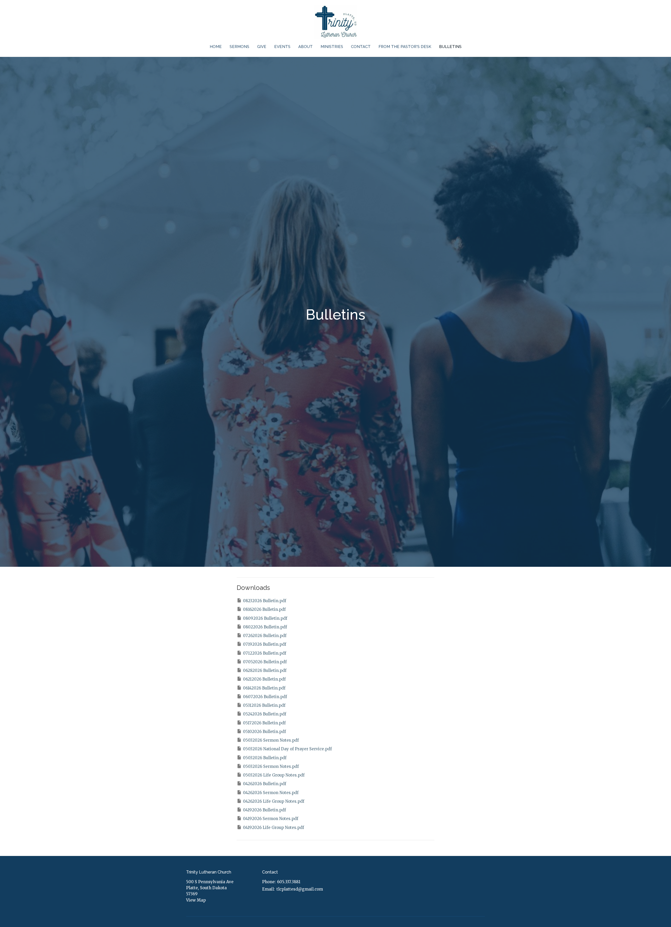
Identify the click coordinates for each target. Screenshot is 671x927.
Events (282, 46)
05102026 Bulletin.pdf (264, 731)
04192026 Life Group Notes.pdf (273, 827)
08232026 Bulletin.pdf (264, 600)
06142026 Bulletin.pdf (264, 688)
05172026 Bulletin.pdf (264, 722)
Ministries (332, 46)
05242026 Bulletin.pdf (264, 714)
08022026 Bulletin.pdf (265, 626)
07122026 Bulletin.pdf (264, 653)
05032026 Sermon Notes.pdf (271, 740)
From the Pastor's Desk (404, 46)
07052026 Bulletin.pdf (265, 661)
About (305, 46)
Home (216, 46)
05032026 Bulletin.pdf (264, 757)
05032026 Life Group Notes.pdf (274, 775)
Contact (361, 46)
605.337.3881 (288, 881)
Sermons (239, 46)
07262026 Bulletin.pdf (264, 635)
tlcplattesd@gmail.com (300, 889)
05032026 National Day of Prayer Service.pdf (287, 748)
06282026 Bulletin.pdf (264, 670)
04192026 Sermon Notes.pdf (270, 818)
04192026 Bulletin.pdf (264, 809)
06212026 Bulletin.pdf (264, 679)
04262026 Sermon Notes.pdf (271, 792)
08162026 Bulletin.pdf (264, 609)
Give (261, 46)
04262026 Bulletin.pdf (264, 783)
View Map (196, 900)
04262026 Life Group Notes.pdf (273, 801)
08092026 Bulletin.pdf (265, 618)
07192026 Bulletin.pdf (264, 644)
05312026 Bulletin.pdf (264, 705)
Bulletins (450, 46)
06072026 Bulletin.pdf (265, 696)
